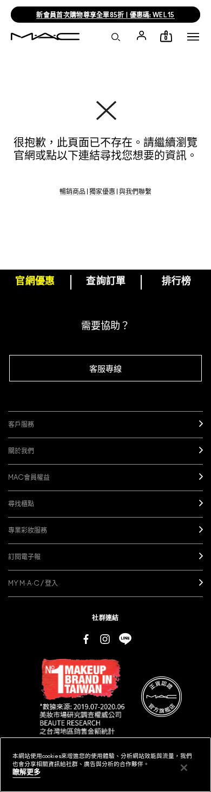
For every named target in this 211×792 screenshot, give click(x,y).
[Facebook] (86, 638)
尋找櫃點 (21, 504)
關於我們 (21, 451)
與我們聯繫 (135, 192)
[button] (193, 37)
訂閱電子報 (24, 557)
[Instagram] (105, 638)
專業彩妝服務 (27, 530)
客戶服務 (21, 424)
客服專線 (105, 369)
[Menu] (193, 37)
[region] (105, 764)
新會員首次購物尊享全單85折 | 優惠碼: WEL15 (105, 15)
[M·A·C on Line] (125, 638)
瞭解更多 (26, 772)
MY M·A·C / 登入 (33, 583)
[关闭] (184, 768)
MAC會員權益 (29, 477)
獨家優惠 (102, 192)
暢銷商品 (72, 192)
